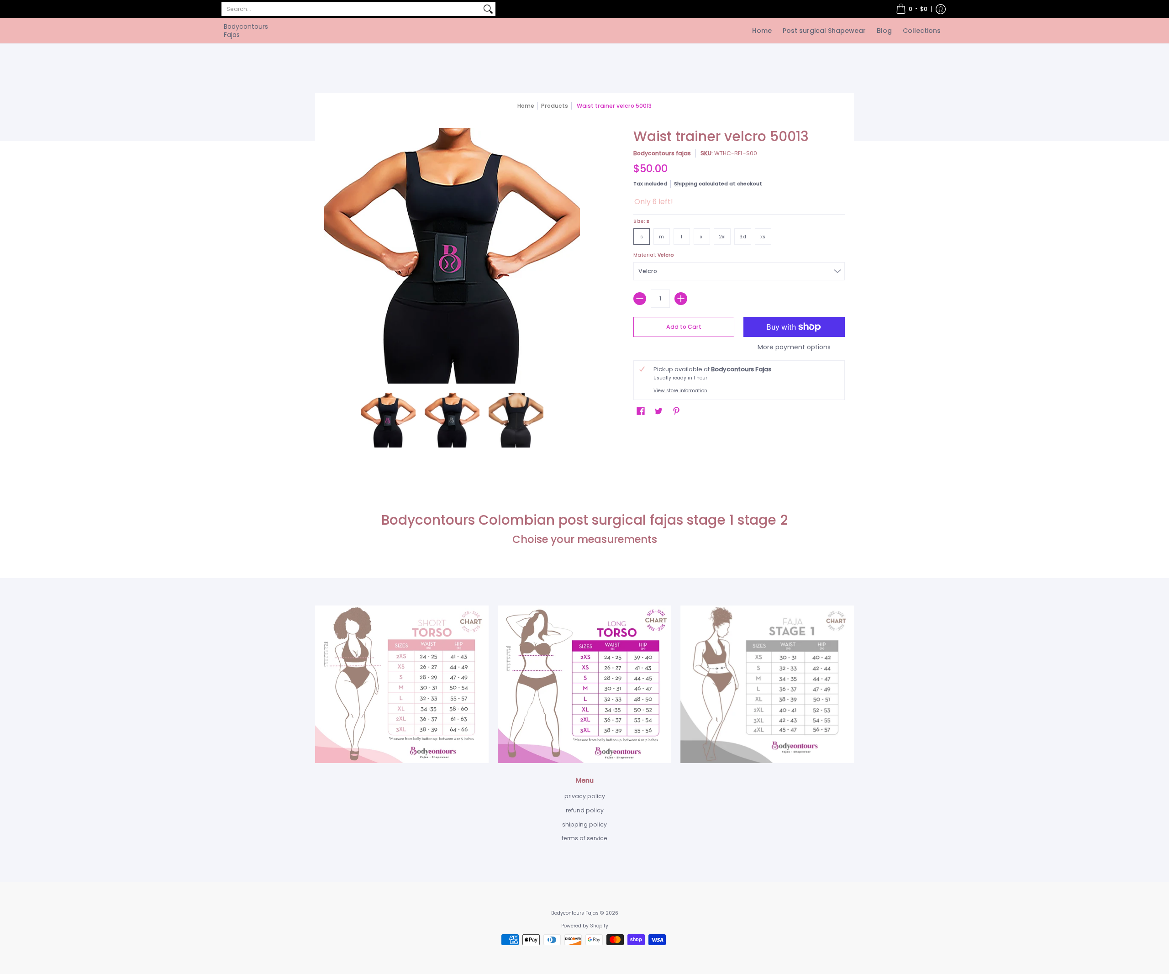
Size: (641, 221)
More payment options (794, 347)
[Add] (680, 298)
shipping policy (584, 824)
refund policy (585, 810)
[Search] (488, 9)
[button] (912, 9)
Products (554, 106)
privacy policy (584, 796)
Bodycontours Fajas (246, 30)
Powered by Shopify (584, 925)
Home (525, 106)
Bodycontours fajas (662, 153)
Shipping (685, 183)
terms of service (584, 838)
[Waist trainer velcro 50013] (388, 420)
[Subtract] (639, 298)
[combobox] (351, 9)
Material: (653, 255)
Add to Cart (683, 327)
